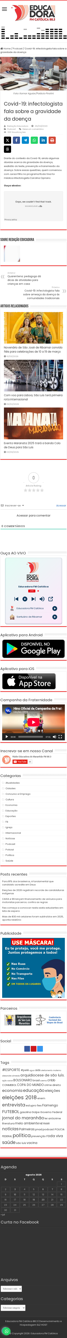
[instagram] (40, 1049)
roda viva (54, 1135)
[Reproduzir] (7, 737)
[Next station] (16, 599)
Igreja (9, 827)
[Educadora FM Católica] (33, 12)
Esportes (11, 816)
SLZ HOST (42, 1325)
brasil (36, 1080)
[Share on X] (7, 140)
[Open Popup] (51, 599)
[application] (33, 722)
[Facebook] (27, 1049)
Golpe (36, 1112)
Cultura (10, 799)
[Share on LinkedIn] (43, 140)
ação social (7, 1080)
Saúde (9, 860)
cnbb (51, 1080)
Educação (12, 810)
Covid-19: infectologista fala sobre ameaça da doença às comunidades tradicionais (41, 293)
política (22, 1135)
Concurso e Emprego (18, 794)
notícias (10, 1129)
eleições (52, 1090)
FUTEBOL (10, 1111)
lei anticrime (53, 1118)
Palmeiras (27, 1129)
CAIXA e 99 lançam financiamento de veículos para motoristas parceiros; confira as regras (32, 900)
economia (12, 1090)
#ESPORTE (11, 1069)
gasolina (25, 1112)
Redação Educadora (17, 126)
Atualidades (13, 783)
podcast (48, 1129)
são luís (21, 1143)
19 (34, 1199)
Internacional (13, 833)
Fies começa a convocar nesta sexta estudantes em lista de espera (32, 909)
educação (33, 1090)
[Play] (25, 599)
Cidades (11, 788)
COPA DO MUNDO (30, 1085)
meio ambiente (27, 1123)
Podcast (18, 48)
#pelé (25, 1070)
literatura (8, 1123)
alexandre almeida (11, 1075)
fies (39, 1105)
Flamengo (50, 1105)
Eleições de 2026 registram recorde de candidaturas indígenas (33, 891)
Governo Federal (51, 1112)
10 (15, 1194)
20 (43, 1199)
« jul (3, 1214)
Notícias (10, 838)
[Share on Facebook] (16, 140)
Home (7, 48)
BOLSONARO (22, 1080)
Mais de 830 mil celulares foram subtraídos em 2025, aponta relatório (33, 918)
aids (38, 1070)
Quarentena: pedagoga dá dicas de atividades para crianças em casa (24, 278)
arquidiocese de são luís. (42, 1075)
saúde (9, 1142)
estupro (31, 1105)
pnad (38, 1129)
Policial (10, 849)
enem (41, 1098)
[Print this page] (52, 140)
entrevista (13, 1105)
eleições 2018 (19, 1097)
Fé (7, 821)
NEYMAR (44, 1123)
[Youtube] (33, 1049)
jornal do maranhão (23, 1118)
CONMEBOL (9, 1085)
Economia (11, 805)
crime (48, 1085)
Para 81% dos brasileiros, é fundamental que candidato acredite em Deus (28, 883)
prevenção (38, 1136)
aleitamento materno (51, 1070)
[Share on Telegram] (25, 140)
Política (10, 855)
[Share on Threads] (7, 149)
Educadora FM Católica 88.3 (21, 1321)
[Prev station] (33, 599)
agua (31, 1070)
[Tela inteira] (60, 737)
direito (56, 1085)
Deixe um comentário (33, 129)
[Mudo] (54, 737)
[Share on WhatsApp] (34, 140)
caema (43, 1080)
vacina (32, 1143)
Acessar (61, 505)
